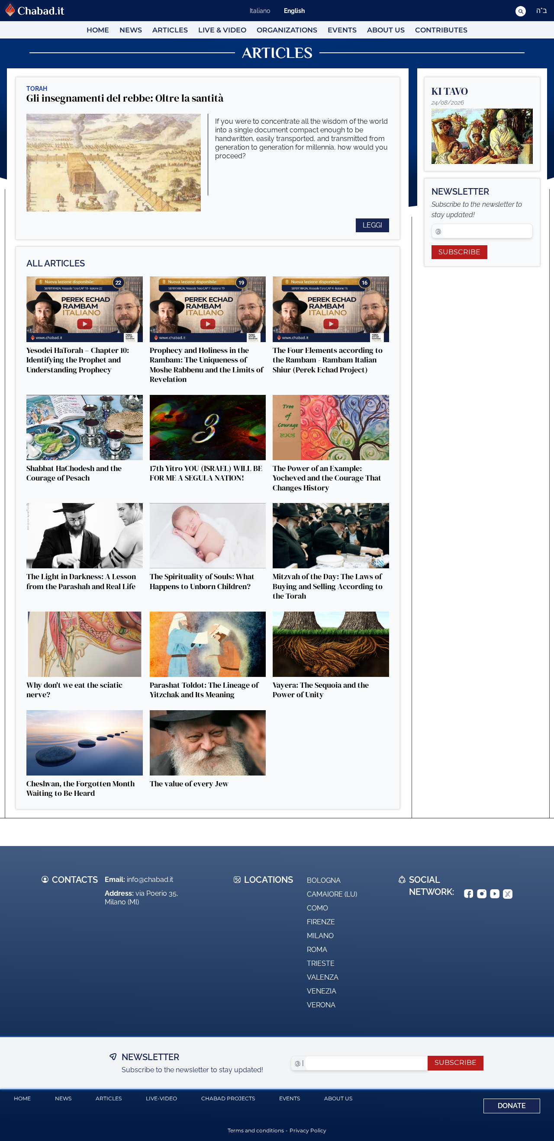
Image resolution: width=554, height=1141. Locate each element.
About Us (386, 30)
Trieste (321, 963)
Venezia (321, 991)
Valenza (322, 977)
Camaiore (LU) (332, 894)
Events (342, 30)
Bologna (324, 880)
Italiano (260, 10)
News (130, 30)
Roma (317, 949)
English (294, 10)
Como (317, 908)
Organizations (287, 30)
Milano (320, 936)
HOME (98, 30)
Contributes (441, 30)
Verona (321, 1005)
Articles (170, 30)
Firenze (321, 922)
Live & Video (222, 30)
